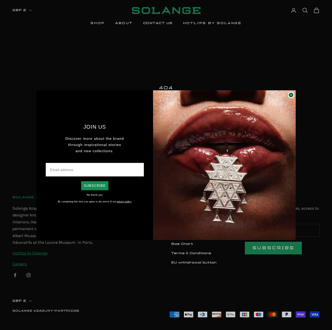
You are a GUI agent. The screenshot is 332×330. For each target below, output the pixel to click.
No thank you (95, 194)
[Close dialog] (291, 95)
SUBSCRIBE (95, 186)
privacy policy (124, 201)
